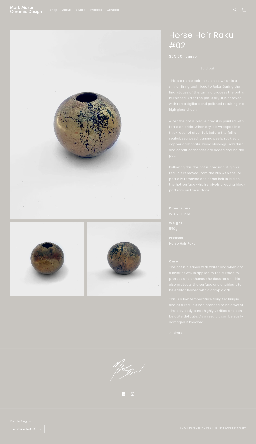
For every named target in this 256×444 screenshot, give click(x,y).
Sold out (208, 68)
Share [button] (178, 333)
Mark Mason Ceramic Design (206, 427)
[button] (235, 9)
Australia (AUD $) (24, 429)
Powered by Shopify (234, 427)
